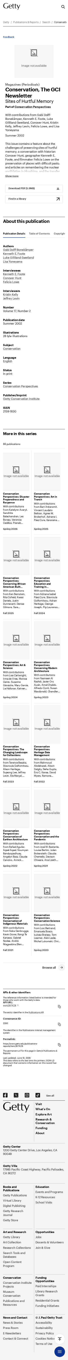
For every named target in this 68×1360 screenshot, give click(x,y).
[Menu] (59, 1352)
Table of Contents (39, 233)
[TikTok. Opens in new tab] (38, 1095)
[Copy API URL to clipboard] (59, 1006)
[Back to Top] (59, 1339)
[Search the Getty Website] (63, 7)
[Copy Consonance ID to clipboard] (59, 1024)
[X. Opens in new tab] (16, 1095)
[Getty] (11, 6)
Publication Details (14, 233)
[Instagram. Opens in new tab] (27, 1095)
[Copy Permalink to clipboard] (59, 1044)
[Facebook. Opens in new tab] (5, 1095)
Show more (12, 176)
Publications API (36, 1012)
